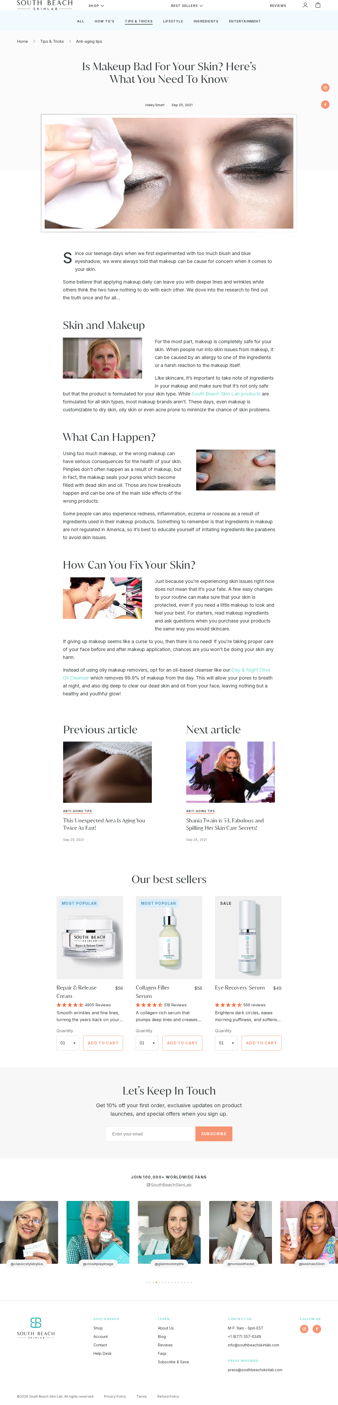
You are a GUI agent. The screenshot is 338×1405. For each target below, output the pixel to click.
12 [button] (181, 1282)
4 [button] (156, 1282)
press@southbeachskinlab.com (255, 1370)
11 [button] (178, 1282)
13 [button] (185, 1282)
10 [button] (175, 1282)
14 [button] (188, 1282)
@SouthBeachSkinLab (169, 1184)
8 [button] (169, 1282)
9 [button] (172, 1282)
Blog (162, 1336)
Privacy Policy (115, 1396)
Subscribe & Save (173, 1362)
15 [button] (191, 1282)
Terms (142, 1396)
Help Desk (102, 1353)
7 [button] (166, 1282)
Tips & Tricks (52, 41)
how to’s (105, 21)
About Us (166, 1328)
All (80, 21)
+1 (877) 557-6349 (244, 1336)
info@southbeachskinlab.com (253, 1345)
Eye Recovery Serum (240, 987)
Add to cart (103, 1043)
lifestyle (173, 21)
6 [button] (162, 1282)
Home (22, 41)
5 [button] (159, 1282)
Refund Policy (168, 1396)
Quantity (65, 1030)
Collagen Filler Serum (152, 991)
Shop (98, 1328)
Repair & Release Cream (77, 991)
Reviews (165, 1345)
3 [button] (153, 1282)
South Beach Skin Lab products (226, 394)
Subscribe (214, 1133)
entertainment (245, 21)
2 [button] (150, 1282)
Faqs (162, 1353)
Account (100, 1336)
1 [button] (147, 1282)
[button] (71, 1004)
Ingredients (206, 21)
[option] (98, 1234)
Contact (100, 1345)
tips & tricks (139, 21)
